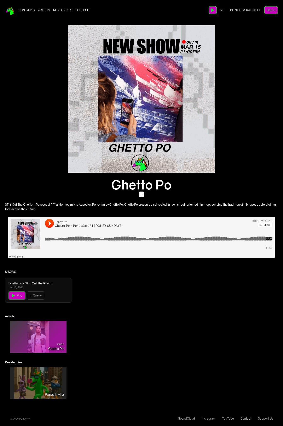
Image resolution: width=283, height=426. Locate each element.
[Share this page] (141, 194)
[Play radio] (213, 10)
